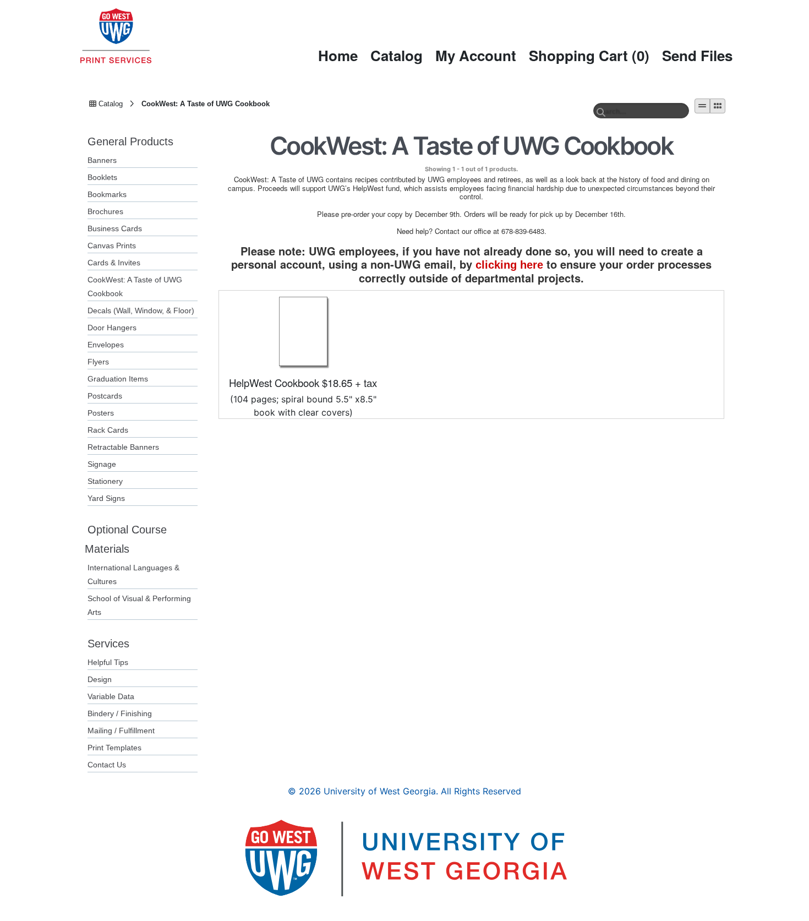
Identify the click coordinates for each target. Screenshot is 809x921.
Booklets (102, 177)
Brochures (105, 211)
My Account (475, 55)
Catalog (396, 55)
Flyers (98, 361)
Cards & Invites (114, 262)
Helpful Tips (108, 662)
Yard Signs (106, 498)
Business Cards (115, 228)
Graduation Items (118, 378)
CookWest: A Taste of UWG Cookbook (205, 103)
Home (338, 55)
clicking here (509, 265)
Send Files (697, 55)
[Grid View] (717, 106)
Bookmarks (107, 194)
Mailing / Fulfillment (121, 730)
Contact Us (107, 764)
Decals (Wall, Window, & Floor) (141, 310)
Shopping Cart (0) (589, 55)
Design (100, 679)
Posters (101, 412)
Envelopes (106, 344)
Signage (102, 464)
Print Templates (114, 747)
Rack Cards (108, 430)
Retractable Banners (123, 447)
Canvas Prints (112, 245)
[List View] (702, 106)
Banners (102, 160)
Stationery (105, 481)
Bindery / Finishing (120, 713)
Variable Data (111, 696)
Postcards (105, 395)
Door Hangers (112, 327)
